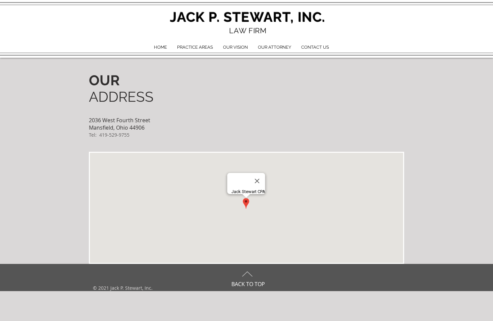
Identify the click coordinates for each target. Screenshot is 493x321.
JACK (187, 17)
